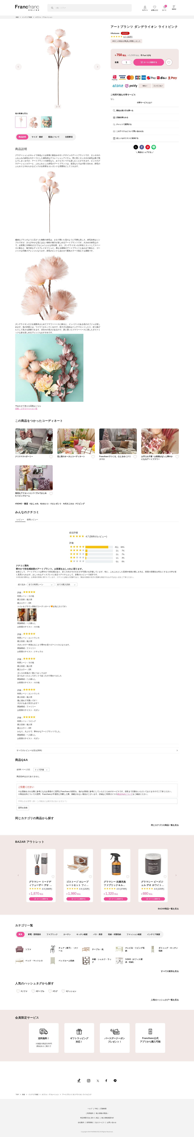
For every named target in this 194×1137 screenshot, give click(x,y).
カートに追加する (42, 899)
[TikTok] (79, 1080)
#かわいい (44, 504)
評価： (20, 592)
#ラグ (55, 991)
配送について (54, 137)
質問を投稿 (22, 808)
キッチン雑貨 (81, 934)
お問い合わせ (111, 1122)
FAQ (96, 1108)
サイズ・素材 (37, 137)
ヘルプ (90, 1108)
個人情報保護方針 (107, 1118)
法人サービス (100, 1122)
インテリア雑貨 (153, 934)
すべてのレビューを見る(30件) (29, 750)
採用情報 (89, 1122)
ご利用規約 (89, 1113)
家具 (20, 934)
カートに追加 (150, 62)
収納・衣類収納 (114, 934)
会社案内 (81, 1122)
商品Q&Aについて (125, 794)
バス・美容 (97, 934)
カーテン (67, 934)
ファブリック (52, 934)
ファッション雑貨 (134, 934)
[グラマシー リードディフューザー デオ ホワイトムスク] (41, 864)
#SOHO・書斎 (21, 504)
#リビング (80, 504)
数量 (117, 62)
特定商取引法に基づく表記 (89, 1118)
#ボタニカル (68, 504)
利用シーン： (22, 596)
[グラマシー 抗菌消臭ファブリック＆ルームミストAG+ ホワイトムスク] (115, 864)
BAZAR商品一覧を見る (168, 909)
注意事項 (69, 137)
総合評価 (73, 532)
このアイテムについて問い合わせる (130, 131)
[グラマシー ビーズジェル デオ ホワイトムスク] (153, 864)
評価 (71, 543)
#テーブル (40, 991)
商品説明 (22, 137)
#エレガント (56, 504)
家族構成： (22, 623)
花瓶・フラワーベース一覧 (26, 409)
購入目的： (22, 599)
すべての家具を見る (170, 971)
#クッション (71, 991)
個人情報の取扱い (102, 1113)
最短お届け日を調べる (124, 110)
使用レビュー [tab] (32, 519)
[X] (97, 1080)
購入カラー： (22, 603)
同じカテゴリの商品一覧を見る (165, 825)
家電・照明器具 (34, 934)
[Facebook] (106, 1080)
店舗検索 (103, 1108)
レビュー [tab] (20, 519)
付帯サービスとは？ (144, 103)
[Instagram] (88, 1080)
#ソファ (24, 991)
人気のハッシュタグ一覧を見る (165, 1000)
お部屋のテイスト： (25, 627)
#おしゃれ (34, 504)
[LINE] (115, 1080)
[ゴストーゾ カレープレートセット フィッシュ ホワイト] (78, 864)
